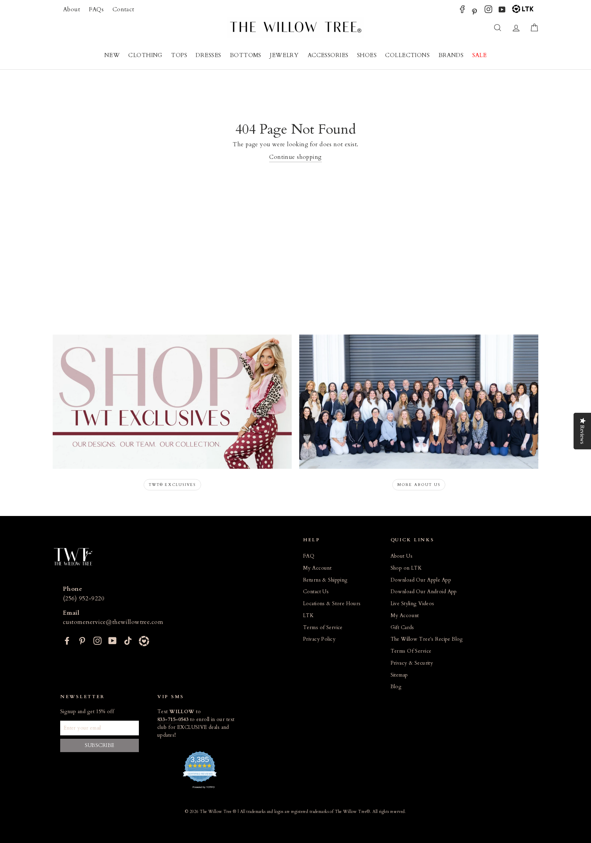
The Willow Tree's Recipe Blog (427, 639)
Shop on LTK (406, 568)
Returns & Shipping (325, 580)
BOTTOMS (245, 55)
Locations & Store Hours (332, 603)
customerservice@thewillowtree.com (113, 622)
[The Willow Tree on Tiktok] (128, 640)
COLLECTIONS (407, 55)
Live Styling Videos (412, 603)
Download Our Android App (424, 591)
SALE (479, 55)
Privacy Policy (319, 639)
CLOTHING (145, 55)
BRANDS (451, 55)
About (71, 9)
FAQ (308, 556)
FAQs (96, 9)
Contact (123, 9)
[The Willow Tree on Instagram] (488, 11)
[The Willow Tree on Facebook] (462, 11)
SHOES (367, 55)
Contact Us (316, 591)
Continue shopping (295, 157)
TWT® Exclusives (172, 484)
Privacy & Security (412, 663)
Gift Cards (402, 627)
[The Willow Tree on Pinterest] (474, 11)
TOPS (179, 55)
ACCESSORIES (328, 55)
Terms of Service (323, 627)
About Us (401, 556)
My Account (317, 568)
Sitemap (399, 675)
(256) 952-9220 (83, 598)
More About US (419, 484)
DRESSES (208, 55)
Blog (396, 686)
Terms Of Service (411, 651)
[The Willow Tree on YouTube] (502, 11)
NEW (112, 55)
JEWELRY (284, 55)
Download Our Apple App (421, 580)
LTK (308, 615)
